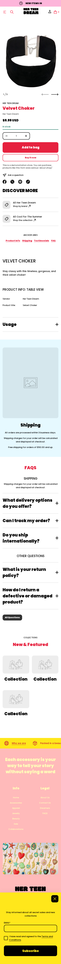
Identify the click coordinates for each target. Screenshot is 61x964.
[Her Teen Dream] (31, 12)
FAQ (53, 240)
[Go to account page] (50, 12)
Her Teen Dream (11, 103)
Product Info (13, 240)
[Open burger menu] (5, 12)
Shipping (27, 240)
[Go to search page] (11, 12)
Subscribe (30, 951)
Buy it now (30, 157)
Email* (7, 922)
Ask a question (15, 175)
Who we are (19, 743)
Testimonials (41, 240)
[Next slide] (54, 94)
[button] (11, 12)
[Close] (54, 898)
